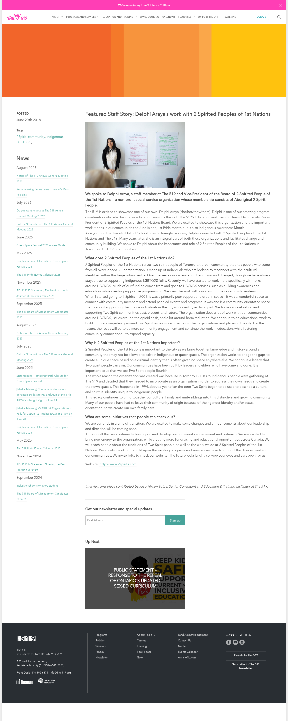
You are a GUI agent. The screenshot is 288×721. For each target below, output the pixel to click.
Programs (101, 635)
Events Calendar (188, 652)
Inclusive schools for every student (37, 486)
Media (182, 646)
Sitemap (101, 646)
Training (142, 646)
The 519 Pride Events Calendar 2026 (38, 275)
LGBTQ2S (23, 142)
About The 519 (146, 635)
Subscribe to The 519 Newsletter (246, 666)
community (36, 137)
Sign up (175, 520)
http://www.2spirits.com (117, 464)
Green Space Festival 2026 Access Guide (40, 245)
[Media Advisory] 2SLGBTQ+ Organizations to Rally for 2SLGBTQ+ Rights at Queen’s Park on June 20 (44, 414)
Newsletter (102, 657)
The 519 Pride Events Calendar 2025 (38, 448)
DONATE (261, 17)
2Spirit (21, 137)
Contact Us (184, 640)
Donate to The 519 (246, 655)
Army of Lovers (187, 657)
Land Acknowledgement (193, 635)
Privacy (100, 652)
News (140, 657)
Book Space (144, 652)
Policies (100, 640)
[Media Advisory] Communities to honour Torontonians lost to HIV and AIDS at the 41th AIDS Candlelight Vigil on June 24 (43, 395)
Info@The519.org (60, 673)
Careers (141, 640)
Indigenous (55, 137)
